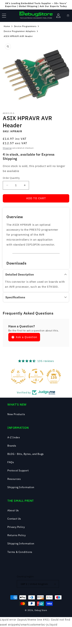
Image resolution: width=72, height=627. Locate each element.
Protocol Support (18, 470)
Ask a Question (26, 337)
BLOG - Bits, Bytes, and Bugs (25, 454)
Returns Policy (16, 535)
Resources (14, 479)
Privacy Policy (16, 527)
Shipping (7, 148)
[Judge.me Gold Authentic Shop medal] (18, 376)
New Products (16, 414)
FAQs (10, 462)
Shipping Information (20, 487)
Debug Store (41, 610)
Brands (11, 445)
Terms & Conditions (19, 552)
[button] (4, 16)
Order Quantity (11, 178)
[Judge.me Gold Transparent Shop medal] (36, 376)
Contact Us (14, 518)
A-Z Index (13, 437)
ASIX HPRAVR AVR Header (18, 36)
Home (7, 26)
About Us (13, 510)
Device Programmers (25, 26)
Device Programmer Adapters (20, 31)
